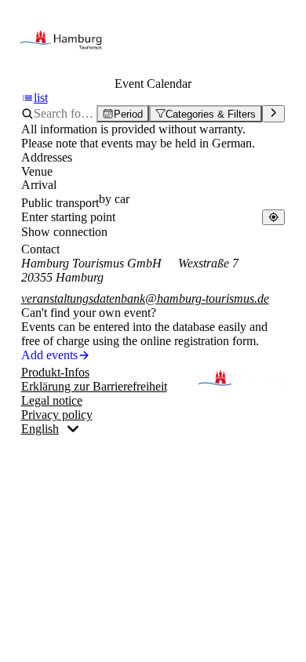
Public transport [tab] (60, 202)
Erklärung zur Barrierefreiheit (94, 386)
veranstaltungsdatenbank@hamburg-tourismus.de (145, 298)
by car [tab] (114, 199)
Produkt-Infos (55, 372)
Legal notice (51, 400)
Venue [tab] (37, 171)
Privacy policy (57, 414)
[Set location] (273, 216)
